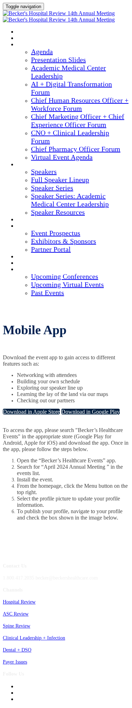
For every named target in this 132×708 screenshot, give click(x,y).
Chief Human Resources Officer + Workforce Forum (79, 104)
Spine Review (16, 626)
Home (23, 38)
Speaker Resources (58, 212)
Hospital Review (19, 602)
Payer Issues (15, 662)
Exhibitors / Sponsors (43, 226)
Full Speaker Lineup (60, 180)
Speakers (28, 164)
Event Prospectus (55, 233)
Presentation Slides (58, 60)
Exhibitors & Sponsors (63, 241)
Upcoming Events (38, 269)
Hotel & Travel (35, 256)
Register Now (34, 263)
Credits (26, 219)
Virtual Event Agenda (62, 157)
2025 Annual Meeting (41, 32)
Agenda (26, 44)
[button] (31, 412)
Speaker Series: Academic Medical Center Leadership (70, 200)
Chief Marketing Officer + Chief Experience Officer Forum (77, 120)
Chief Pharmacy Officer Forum (75, 149)
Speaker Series (52, 188)
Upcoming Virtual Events (67, 284)
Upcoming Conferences (64, 276)
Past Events (47, 292)
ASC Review (16, 614)
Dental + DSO (17, 650)
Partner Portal (51, 249)
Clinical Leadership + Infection (34, 638)
